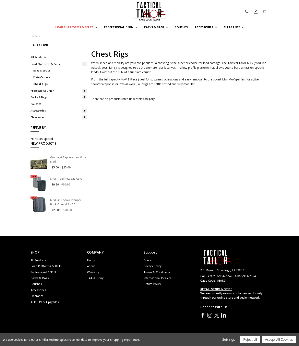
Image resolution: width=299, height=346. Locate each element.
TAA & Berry (95, 278)
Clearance (232, 27)
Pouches (181, 27)
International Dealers (157, 278)
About (91, 266)
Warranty (93, 272)
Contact (149, 260)
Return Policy (152, 284)
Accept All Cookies (279, 339)
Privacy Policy (153, 266)
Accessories (204, 27)
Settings (228, 339)
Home (91, 260)
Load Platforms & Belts (74, 27)
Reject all (250, 339)
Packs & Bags (154, 27)
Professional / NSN (119, 27)
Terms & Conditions (157, 272)
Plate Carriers (41, 77)
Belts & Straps (42, 70)
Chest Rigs (40, 84)
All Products (38, 57)
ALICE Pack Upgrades (45, 302)
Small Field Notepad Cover (67, 178)
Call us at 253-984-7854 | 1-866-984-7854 (228, 276)
